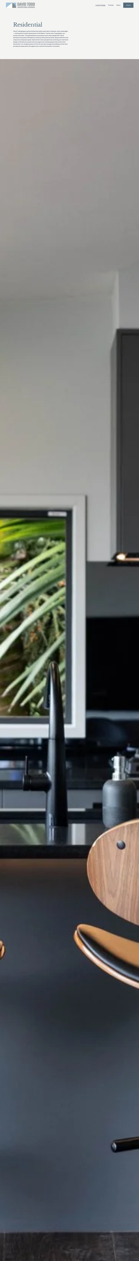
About (118, 5)
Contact (128, 5)
